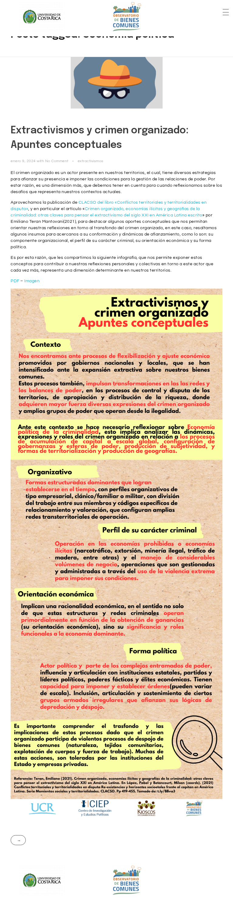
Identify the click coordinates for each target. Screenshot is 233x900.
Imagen (31, 281)
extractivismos (90, 161)
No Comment (57, 161)
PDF (15, 281)
